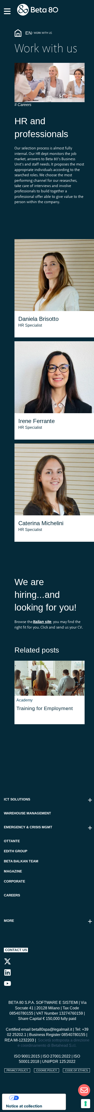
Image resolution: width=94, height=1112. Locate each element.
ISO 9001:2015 (27, 1056)
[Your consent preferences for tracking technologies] (85, 1103)
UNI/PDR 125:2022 (58, 1061)
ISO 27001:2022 (57, 1056)
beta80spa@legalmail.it (52, 1029)
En (28, 32)
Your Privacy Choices (39, 1097)
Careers (24, 105)
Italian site (42, 622)
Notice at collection (24, 1106)
